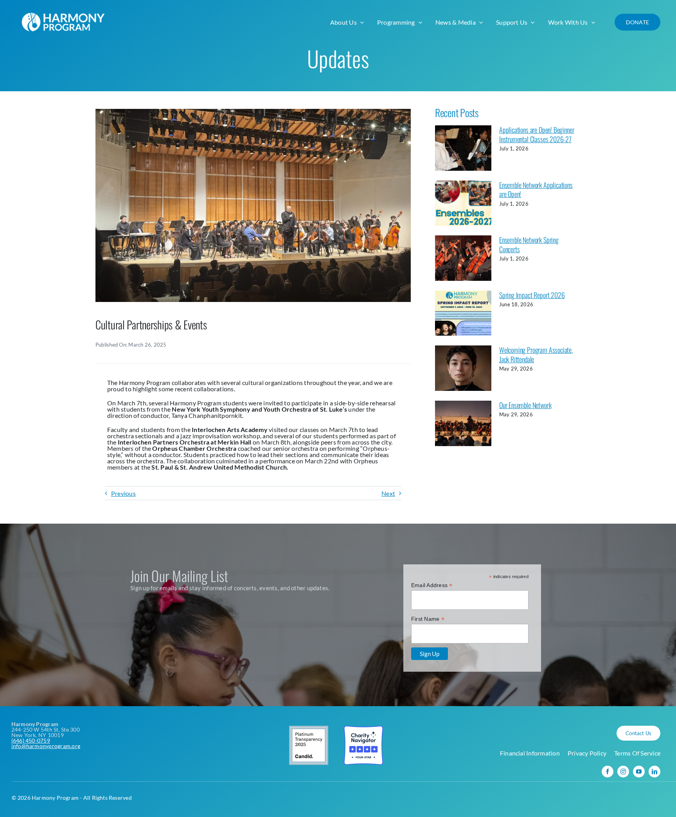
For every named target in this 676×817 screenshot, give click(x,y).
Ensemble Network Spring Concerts (529, 244)
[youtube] (639, 771)
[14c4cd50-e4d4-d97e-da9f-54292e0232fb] (253, 112)
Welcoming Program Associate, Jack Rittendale (536, 354)
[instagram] (623, 771)
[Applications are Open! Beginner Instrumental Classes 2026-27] (463, 148)
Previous (123, 493)
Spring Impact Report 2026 (532, 295)
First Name (427, 619)
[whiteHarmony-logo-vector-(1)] (64, 10)
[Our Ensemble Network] (463, 423)
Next (388, 493)
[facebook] (607, 771)
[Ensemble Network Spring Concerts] (463, 258)
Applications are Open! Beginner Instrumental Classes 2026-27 (536, 134)
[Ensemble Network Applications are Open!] (463, 203)
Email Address (432, 585)
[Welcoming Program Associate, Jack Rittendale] (463, 368)
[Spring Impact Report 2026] (463, 313)
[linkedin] (654, 771)
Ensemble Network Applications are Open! (536, 189)
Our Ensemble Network (525, 405)
